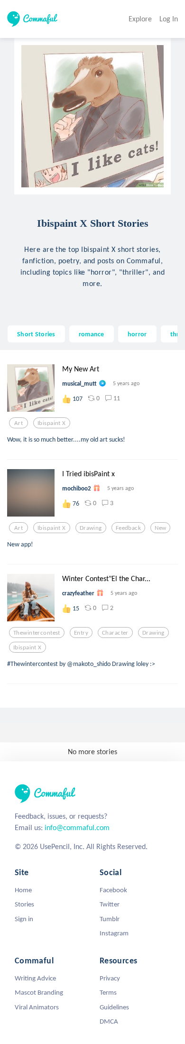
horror (137, 334)
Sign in (24, 919)
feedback (128, 528)
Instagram (114, 933)
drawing (91, 528)
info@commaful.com (77, 827)
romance (91, 334)
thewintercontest (36, 632)
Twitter (110, 904)
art (18, 423)
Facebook (113, 890)
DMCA (109, 1021)
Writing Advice (35, 978)
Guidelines (114, 1007)
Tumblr (110, 919)
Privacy (110, 978)
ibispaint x (51, 423)
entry (81, 632)
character (115, 632)
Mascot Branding (39, 992)
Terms (108, 992)
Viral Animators (37, 1007)
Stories (24, 904)
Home (23, 890)
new (160, 528)
